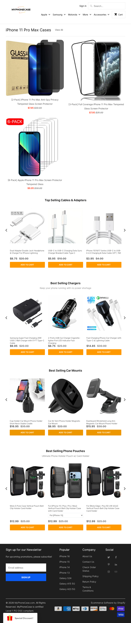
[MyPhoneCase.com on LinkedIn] (116, 564)
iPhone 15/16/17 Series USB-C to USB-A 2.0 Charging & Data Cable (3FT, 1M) (103, 251)
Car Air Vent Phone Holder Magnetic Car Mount (64, 422)
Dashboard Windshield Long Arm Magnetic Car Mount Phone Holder (101, 422)
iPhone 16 (64, 556)
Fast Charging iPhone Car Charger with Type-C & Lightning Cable (103, 339)
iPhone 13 (64, 572)
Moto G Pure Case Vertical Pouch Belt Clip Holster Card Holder (27, 507)
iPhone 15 (64, 561)
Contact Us (88, 561)
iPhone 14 (64, 567)
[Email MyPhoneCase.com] (116, 571)
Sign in (82, 5)
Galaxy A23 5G (67, 589)
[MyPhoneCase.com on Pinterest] (108, 564)
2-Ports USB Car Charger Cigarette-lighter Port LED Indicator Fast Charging (64, 340)
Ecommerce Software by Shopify (108, 602)
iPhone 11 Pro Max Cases (28, 30)
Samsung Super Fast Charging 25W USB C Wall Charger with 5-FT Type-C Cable (27, 340)
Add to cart (27, 264)
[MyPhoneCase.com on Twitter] (108, 557)
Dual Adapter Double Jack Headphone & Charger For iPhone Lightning (27, 251)
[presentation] (6, 230)
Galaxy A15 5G (67, 583)
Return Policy (89, 581)
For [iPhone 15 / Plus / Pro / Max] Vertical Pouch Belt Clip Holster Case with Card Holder (64, 508)
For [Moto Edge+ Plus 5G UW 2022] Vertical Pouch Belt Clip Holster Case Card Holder (102, 508)
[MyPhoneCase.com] (21, 9)
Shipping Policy (90, 576)
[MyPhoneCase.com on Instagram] (108, 571)
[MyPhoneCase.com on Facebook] (116, 557)
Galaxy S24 (65, 578)
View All (59, 29)
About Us (87, 556)
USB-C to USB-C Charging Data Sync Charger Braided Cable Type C (65, 251)
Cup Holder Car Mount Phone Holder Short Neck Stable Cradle (26, 422)
